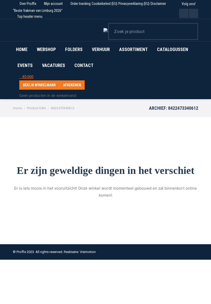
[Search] (191, 31)
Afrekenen (72, 85)
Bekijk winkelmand (39, 85)
